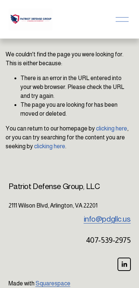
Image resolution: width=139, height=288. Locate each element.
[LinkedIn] (124, 264)
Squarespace (53, 283)
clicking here (111, 128)
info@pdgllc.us (107, 219)
